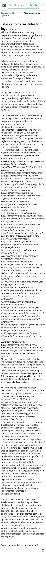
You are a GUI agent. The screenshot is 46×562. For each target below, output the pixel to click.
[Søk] (31, 5)
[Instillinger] (43, 551)
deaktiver (19, 13)
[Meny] (42, 5)
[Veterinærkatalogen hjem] (4, 5)
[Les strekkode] (36, 5)
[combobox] (18, 5)
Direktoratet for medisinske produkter (19, 425)
